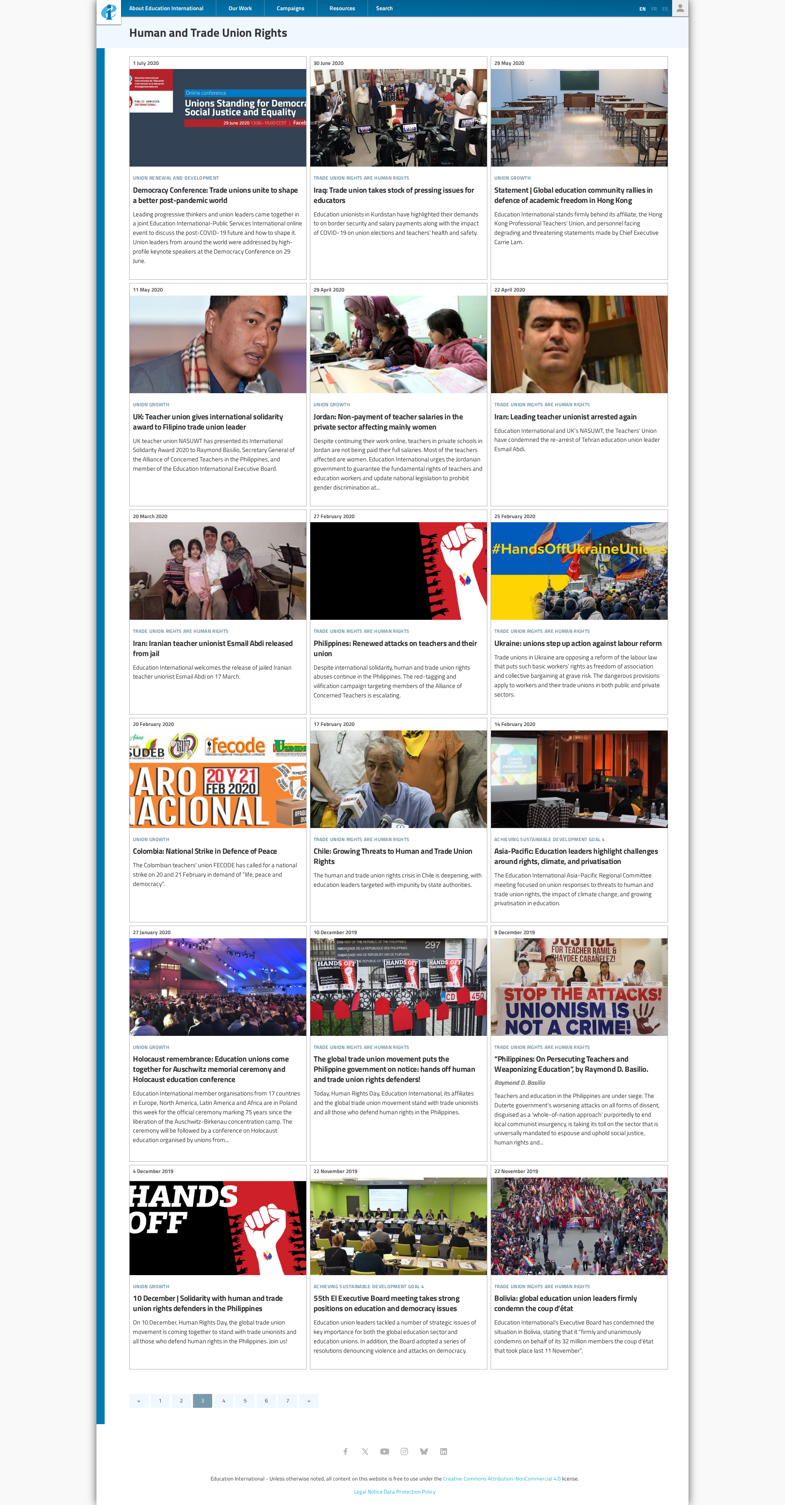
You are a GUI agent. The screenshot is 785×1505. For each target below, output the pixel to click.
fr (654, 8)
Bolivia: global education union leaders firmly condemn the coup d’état (579, 1262)
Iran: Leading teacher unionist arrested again (579, 370)
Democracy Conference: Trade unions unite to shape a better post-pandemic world (218, 163)
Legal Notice (368, 1491)
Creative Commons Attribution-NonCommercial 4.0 (502, 1478)
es (665, 8)
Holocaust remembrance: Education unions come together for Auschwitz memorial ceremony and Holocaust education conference (218, 1037)
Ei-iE (108, 13)
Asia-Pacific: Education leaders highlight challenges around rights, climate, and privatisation (579, 815)
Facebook (345, 1451)
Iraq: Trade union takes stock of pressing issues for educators (398, 149)
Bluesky (424, 1451)
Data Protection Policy (409, 1491)
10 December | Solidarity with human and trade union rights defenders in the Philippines (218, 1257)
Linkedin (444, 1451)
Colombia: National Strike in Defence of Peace (218, 805)
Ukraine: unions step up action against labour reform (579, 606)
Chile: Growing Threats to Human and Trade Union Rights (398, 805)
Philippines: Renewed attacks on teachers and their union (398, 607)
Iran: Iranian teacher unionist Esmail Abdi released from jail (218, 597)
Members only (680, 8)
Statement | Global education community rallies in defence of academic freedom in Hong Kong (579, 153)
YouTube (385, 1451)
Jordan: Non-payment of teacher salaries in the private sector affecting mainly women (398, 389)
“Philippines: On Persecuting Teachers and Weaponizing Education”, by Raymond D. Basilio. (579, 1038)
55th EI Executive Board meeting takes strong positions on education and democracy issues (398, 1262)
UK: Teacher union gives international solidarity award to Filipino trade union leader (218, 380)
